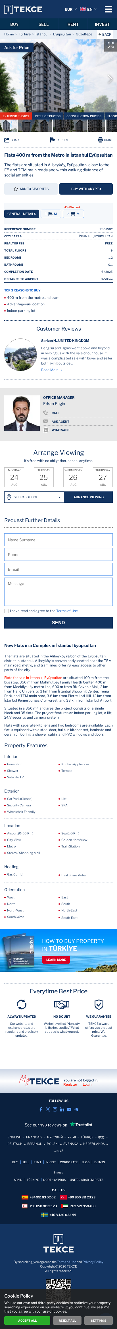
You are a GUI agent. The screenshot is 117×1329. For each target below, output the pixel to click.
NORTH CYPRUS (54, 1179)
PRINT (108, 140)
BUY (14, 24)
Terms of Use (66, 1262)
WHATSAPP (60, 430)
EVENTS (99, 1162)
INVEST (102, 24)
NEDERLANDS (94, 1144)
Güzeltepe (84, 34)
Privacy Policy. (93, 1262)
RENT (73, 24)
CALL (55, 413)
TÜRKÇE (87, 1137)
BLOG (85, 1162)
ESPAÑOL (34, 1144)
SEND (58, 622)
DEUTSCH (14, 1144)
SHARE (16, 140)
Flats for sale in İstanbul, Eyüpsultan (33, 678)
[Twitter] (47, 1109)
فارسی (58, 1150)
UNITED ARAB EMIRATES (86, 1179)
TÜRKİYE (33, 1179)
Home (9, 34)
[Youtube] (69, 1109)
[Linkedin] (62, 1109)
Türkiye (25, 34)
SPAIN (18, 1179)
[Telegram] (76, 1109)
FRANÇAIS (34, 1137)
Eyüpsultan (62, 34)
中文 (101, 1137)
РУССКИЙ (55, 1137)
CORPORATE (69, 1162)
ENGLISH (14, 1137)
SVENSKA (70, 1144)
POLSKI (52, 1144)
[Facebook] (40, 1109)
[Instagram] (54, 1109)
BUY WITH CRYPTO (86, 189)
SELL (44, 24)
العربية (72, 1137)
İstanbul (41, 34)
